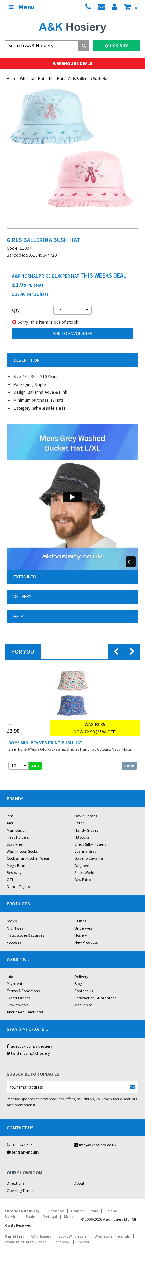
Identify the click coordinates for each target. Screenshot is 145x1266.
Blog (78, 983)
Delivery (81, 976)
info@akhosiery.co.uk (97, 1144)
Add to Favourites (73, 333)
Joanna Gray (85, 851)
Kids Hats (57, 78)
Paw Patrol (83, 879)
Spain (30, 1216)
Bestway (14, 872)
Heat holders (18, 837)
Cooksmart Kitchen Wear (28, 858)
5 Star (79, 822)
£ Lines (80, 920)
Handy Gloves (86, 830)
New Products (86, 942)
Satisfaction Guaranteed (95, 997)
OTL (10, 879)
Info (10, 976)
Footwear (15, 942)
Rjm (10, 815)
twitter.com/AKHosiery (30, 1053)
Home (12, 78)
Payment (14, 983)
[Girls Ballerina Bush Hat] (72, 149)
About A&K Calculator (25, 1011)
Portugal (49, 1216)
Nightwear (16, 928)
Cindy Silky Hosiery (90, 844)
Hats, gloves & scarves (25, 935)
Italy (94, 1210)
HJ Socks (81, 837)
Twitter (83, 1241)
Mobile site (83, 1004)
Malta (69, 1216)
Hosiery (80, 935)
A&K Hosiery (41, 1236)
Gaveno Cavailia (88, 858)
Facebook (61, 1241)
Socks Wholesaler (73, 1236)
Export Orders (18, 997)
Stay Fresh (16, 844)
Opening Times (20, 1190)
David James (85, 815)
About (79, 1183)
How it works (17, 1004)
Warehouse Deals (72, 63)
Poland (111, 1210)
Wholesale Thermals (112, 1236)
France (77, 1210)
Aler (10, 822)
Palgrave (81, 865)
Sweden (12, 1216)
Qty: (16, 310)
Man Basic (16, 830)
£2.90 (13, 728)
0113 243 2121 (22, 1144)
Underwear (84, 928)
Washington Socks (22, 851)
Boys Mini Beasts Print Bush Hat (45, 743)
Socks (12, 920)
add (35, 765)
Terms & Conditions (23, 990)
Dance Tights (18, 886)
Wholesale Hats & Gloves (25, 1241)
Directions (15, 1183)
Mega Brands (18, 865)
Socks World (84, 872)
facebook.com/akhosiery (30, 1046)
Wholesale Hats (33, 78)
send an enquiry (25, 1152)
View (129, 765)
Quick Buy (116, 46)
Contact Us (83, 990)
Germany (56, 1210)
